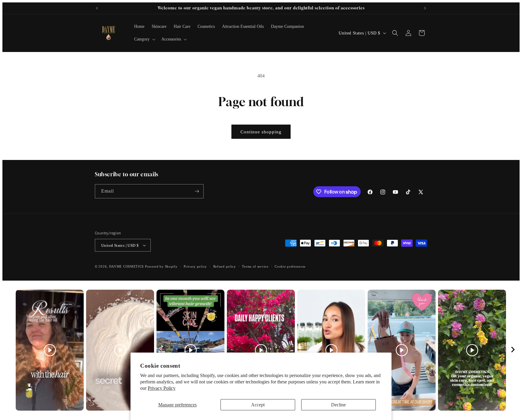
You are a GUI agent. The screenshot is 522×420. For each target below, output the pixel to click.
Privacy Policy (162, 388)
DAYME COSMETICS (127, 266)
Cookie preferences (290, 266)
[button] (144, 39)
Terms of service (255, 266)
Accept (258, 404)
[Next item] (513, 350)
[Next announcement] (425, 8)
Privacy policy (195, 266)
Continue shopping (261, 131)
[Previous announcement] (97, 8)
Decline (338, 404)
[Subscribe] (196, 191)
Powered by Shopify (161, 266)
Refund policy (224, 266)
